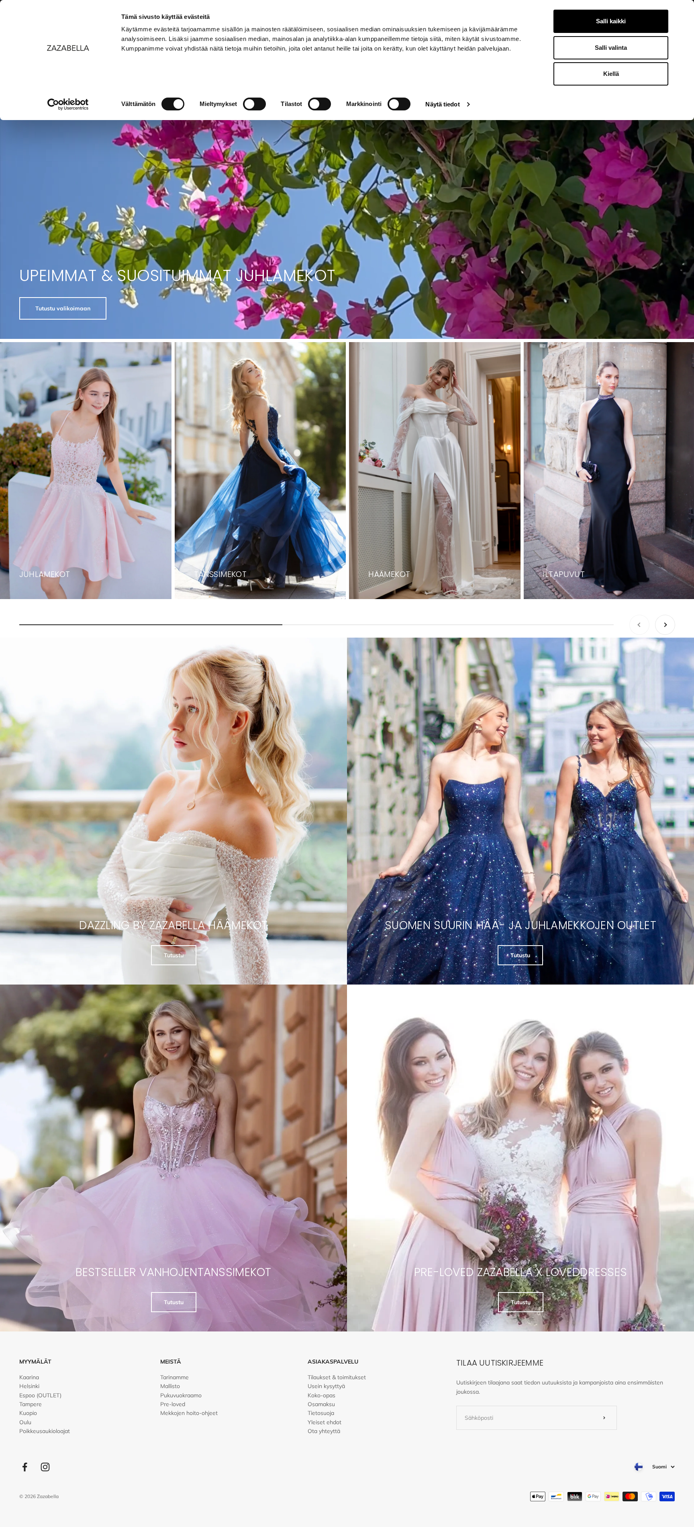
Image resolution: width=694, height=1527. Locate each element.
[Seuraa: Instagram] (45, 1467)
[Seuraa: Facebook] (24, 1467)
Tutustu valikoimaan (62, 308)
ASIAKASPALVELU (333, 1361)
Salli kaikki (611, 21)
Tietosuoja (321, 1413)
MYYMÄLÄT (35, 1361)
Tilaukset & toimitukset (337, 1377)
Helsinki (29, 1386)
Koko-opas (321, 1395)
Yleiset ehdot (324, 1422)
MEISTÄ (170, 1361)
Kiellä (611, 73)
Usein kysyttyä (326, 1386)
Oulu (25, 1422)
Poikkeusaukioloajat (44, 1431)
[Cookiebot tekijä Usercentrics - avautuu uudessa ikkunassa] (68, 104)
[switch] (254, 104)
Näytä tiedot (442, 104)
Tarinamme (174, 1377)
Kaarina (29, 1377)
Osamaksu (321, 1404)
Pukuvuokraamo (181, 1395)
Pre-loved (172, 1404)
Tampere (30, 1404)
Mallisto (170, 1386)
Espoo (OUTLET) (40, 1395)
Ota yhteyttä (324, 1431)
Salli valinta (611, 47)
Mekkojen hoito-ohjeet (189, 1413)
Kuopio (28, 1413)
